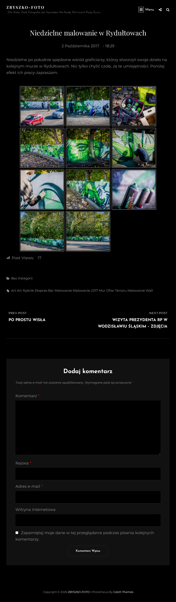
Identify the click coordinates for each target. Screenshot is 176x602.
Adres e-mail (29, 486)
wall (149, 290)
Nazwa (23, 463)
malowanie (63, 290)
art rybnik (25, 290)
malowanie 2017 (85, 290)
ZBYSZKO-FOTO (25, 7)
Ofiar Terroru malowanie (125, 290)
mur (102, 290)
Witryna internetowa (35, 509)
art (13, 290)
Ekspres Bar (44, 290)
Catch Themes (123, 592)
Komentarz (27, 396)
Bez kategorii (22, 278)
